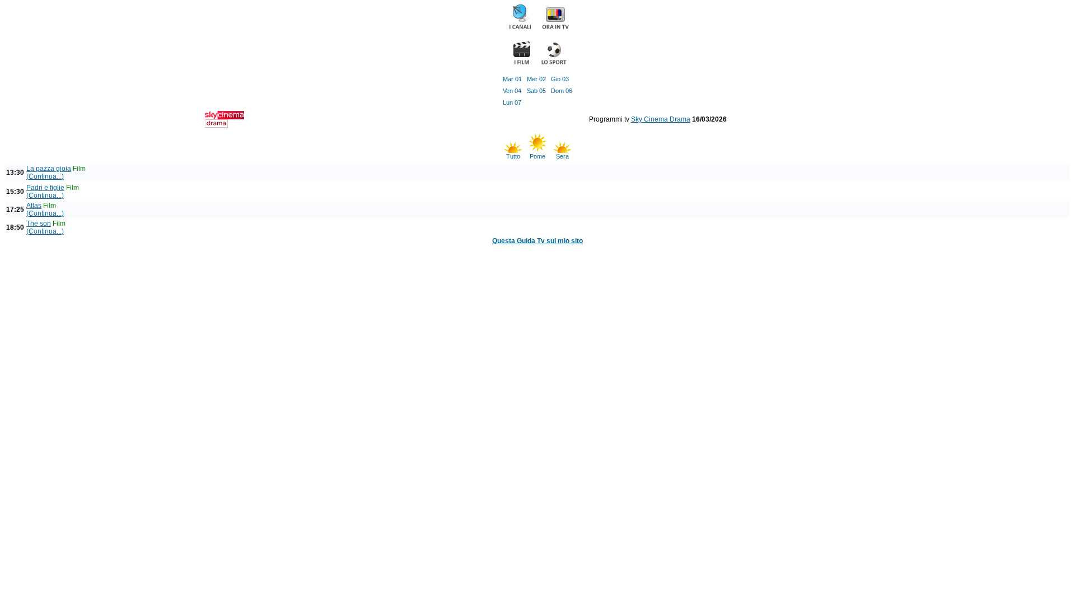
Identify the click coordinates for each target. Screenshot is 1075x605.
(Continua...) (45, 176)
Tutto (513, 156)
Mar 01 (512, 79)
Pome (537, 156)
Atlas (33, 206)
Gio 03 (560, 79)
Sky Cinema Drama (660, 119)
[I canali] (520, 28)
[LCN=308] (224, 125)
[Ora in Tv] (555, 28)
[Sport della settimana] (553, 63)
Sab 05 (536, 90)
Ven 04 (512, 90)
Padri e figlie (45, 188)
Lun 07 (512, 102)
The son (38, 223)
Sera (562, 156)
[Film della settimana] (521, 63)
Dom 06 (561, 90)
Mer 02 (536, 79)
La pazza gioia (48, 169)
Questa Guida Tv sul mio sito (537, 241)
